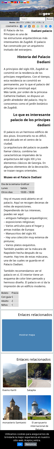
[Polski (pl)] (24, 2)
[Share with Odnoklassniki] (33, 26)
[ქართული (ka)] (9, 2)
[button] (21, 26)
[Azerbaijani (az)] (21, 2)
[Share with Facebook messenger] (50, 26)
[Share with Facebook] (21, 26)
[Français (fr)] (18, 2)
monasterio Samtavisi (14, 422)
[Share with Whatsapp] (38, 26)
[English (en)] (2, 2)
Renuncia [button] (31, 444)
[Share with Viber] (42, 26)
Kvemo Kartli (9, 390)
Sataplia (31, 390)
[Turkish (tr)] (15, 2)
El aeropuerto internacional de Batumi (39, 426)
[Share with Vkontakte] (29, 26)
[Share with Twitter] (25, 26)
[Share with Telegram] (46, 26)
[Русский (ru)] (5, 2)
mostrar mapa (27, 334)
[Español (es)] (28, 2)
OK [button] (20, 444)
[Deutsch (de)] (12, 2)
